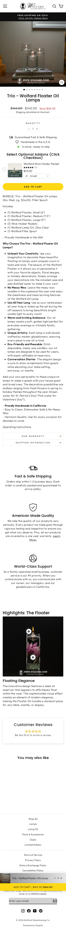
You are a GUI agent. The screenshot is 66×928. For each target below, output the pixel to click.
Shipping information (33, 442)
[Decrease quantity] (54, 878)
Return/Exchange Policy (33, 865)
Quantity (33, 123)
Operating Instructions (17, 427)
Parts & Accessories (33, 834)
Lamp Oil (33, 829)
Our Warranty (33, 436)
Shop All (33, 818)
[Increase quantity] (61, 878)
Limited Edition (33, 844)
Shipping (20, 112)
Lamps (33, 823)
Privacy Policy (33, 860)
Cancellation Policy (33, 870)
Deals (33, 839)
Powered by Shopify (33, 925)
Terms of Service (33, 854)
